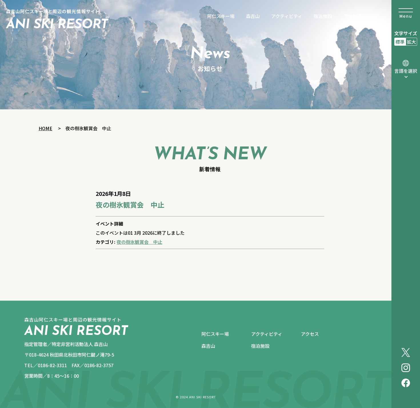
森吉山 (253, 16)
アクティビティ (286, 16)
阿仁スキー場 (221, 16)
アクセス (352, 16)
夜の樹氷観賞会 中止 (139, 241)
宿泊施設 (323, 16)
